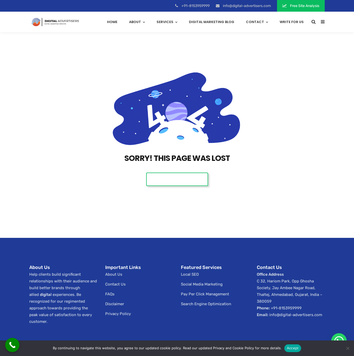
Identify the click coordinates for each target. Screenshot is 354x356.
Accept (293, 348)
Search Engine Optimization (206, 304)
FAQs (110, 294)
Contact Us (115, 284)
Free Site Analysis (304, 6)
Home (112, 21)
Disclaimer (114, 304)
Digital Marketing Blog (211, 21)
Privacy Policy (118, 313)
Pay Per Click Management (205, 294)
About (135, 21)
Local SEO (190, 274)
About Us (113, 274)
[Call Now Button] (12, 345)
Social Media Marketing (202, 284)
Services (165, 21)
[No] (347, 348)
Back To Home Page (177, 179)
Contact (255, 21)
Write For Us (292, 21)
